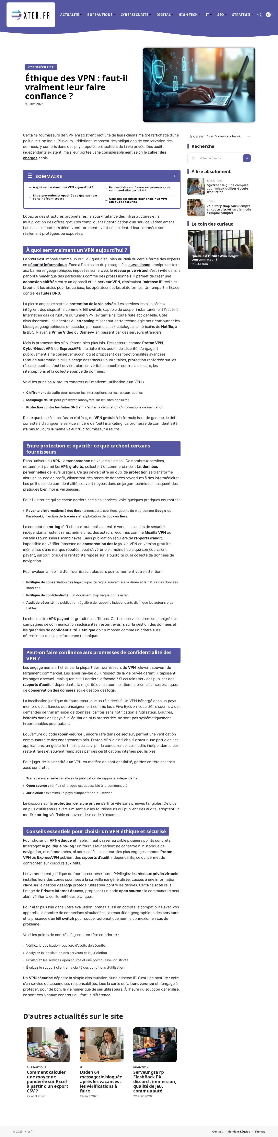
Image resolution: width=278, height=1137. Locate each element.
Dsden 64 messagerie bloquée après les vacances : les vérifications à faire (101, 1081)
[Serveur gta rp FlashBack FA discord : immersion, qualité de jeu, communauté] (155, 1044)
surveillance (139, 265)
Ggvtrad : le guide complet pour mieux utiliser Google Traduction (227, 188)
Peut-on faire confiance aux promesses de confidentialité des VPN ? (140, 189)
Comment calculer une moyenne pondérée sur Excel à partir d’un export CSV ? (47, 1081)
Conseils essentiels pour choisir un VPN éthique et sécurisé (138, 200)
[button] (248, 136)
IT (81, 1067)
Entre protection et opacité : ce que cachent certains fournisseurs (65, 197)
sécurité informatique (47, 265)
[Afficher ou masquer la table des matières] (119, 176)
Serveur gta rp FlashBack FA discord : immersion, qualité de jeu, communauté (154, 1081)
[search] (259, 14)
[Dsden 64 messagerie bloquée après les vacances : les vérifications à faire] (101, 1044)
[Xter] (31, 14)
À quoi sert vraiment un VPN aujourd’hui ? (63, 187)
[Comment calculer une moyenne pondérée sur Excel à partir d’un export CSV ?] (48, 1044)
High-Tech (141, 1067)
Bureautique (36, 1067)
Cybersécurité (41, 67)
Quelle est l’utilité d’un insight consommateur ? (215, 257)
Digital (211, 202)
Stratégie (197, 252)
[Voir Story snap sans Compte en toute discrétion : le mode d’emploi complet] (196, 207)
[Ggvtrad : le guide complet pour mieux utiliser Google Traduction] (196, 186)
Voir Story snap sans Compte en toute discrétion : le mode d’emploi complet (229, 209)
